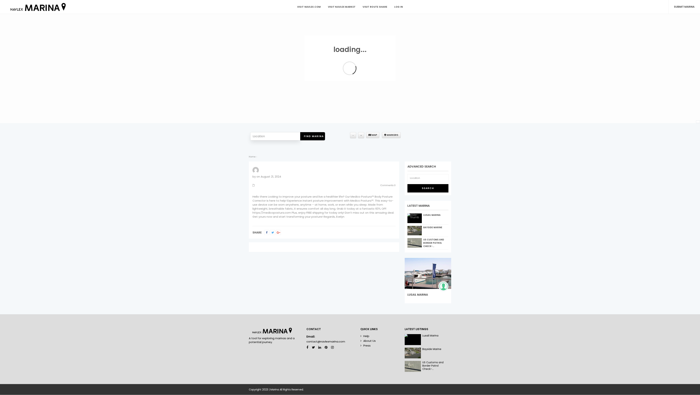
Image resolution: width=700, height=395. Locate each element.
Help (366, 336)
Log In (398, 7)
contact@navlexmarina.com (325, 341)
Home (252, 156)
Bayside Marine (432, 227)
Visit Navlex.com (309, 7)
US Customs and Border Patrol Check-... (433, 243)
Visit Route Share (375, 7)
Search (428, 188)
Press (367, 345)
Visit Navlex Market (342, 7)
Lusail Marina (432, 215)
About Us (369, 341)
